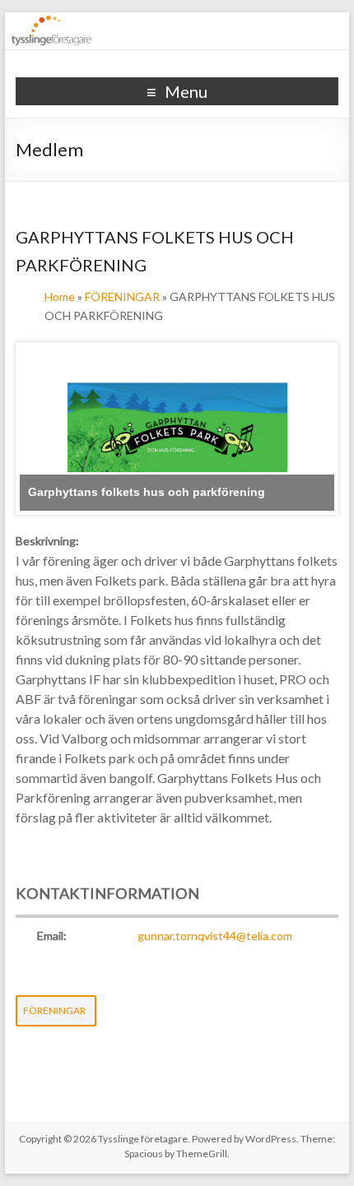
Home (59, 296)
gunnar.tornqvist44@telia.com (214, 936)
